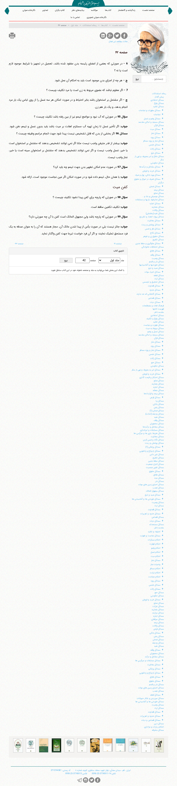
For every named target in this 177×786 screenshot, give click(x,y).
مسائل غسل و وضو (155, 331)
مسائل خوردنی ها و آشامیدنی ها (146, 499)
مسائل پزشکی (154, 668)
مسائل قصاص (154, 298)
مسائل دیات (155, 302)
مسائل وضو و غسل (152, 118)
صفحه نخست (148, 10)
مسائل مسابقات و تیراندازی (152, 430)
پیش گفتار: (159, 96)
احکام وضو (155, 548)
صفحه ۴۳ (19, 243)
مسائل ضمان (154, 186)
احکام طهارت (155, 544)
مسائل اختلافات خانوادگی (153, 247)
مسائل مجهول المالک (155, 491)
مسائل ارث (159, 278)
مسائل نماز (155, 133)
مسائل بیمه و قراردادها (154, 393)
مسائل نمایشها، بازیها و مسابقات (149, 199)
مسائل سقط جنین (156, 461)
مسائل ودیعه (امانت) (154, 414)
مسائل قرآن (159, 125)
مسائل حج (155, 153)
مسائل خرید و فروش (151, 171)
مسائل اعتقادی (157, 100)
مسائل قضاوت (154, 285)
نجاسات (157, 114)
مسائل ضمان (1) (157, 410)
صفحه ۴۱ (118, 243)
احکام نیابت (155, 572)
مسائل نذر (159, 481)
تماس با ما (75, 17)
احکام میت (155, 556)
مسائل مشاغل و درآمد (154, 656)
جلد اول (74, 25)
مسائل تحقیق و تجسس (153, 282)
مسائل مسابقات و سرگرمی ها (147, 660)
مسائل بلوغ (159, 103)
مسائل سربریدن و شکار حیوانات (150, 698)
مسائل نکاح (155, 233)
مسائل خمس (154, 144)
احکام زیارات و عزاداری (154, 727)
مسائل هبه (159, 417)
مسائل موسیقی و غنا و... (153, 196)
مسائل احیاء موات (152, 272)
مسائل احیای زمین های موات (151, 484)
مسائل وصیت (158, 258)
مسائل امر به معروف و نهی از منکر (146, 370)
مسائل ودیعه (158, 643)
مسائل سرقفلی (157, 619)
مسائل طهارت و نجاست (154, 325)
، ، (103, 770)
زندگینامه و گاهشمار (126, 10)
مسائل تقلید (158, 106)
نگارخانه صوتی (29, 10)
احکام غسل (155, 552)
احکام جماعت (154, 576)
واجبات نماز (155, 564)
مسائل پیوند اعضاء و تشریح (151, 216)
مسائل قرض (155, 397)
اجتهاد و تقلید (154, 531)
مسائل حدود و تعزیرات (150, 513)
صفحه (93, 260)
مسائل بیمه (159, 190)
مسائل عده (159, 478)
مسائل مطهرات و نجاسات (149, 110)
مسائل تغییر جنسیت (155, 467)
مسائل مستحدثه (156, 524)
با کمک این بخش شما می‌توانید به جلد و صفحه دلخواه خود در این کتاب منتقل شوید (87, 270)
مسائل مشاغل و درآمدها (149, 166)
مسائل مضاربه (158, 207)
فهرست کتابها (158, 309)
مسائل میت (155, 129)
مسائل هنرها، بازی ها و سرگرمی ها (149, 433)
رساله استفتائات (159, 93)
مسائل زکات (155, 149)
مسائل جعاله (158, 390)
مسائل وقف (155, 255)
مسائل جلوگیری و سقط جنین (148, 243)
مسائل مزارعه (158, 613)
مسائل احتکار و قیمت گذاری (151, 377)
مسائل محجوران (157, 423)
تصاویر (45, 10)
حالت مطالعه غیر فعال (118, 41)
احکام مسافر (155, 568)
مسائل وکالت (158, 210)
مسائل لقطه (159, 275)
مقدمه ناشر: (159, 312)
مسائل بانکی (158, 404)
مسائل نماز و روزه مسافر (153, 141)
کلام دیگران (60, 10)
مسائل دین (159, 723)
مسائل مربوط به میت (155, 328)
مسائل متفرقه (158, 730)
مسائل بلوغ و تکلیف (155, 318)
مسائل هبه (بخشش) (155, 213)
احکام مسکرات (154, 539)
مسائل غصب (158, 487)
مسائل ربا (160, 401)
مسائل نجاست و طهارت (150, 535)
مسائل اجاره (155, 203)
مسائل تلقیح (158, 239)
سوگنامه (94, 10)
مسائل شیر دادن (157, 454)
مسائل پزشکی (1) (152, 447)
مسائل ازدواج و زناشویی (149, 451)
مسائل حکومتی (157, 163)
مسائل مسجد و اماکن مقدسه (151, 122)
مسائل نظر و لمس (152, 228)
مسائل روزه (155, 137)
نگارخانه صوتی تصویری (96, 17)
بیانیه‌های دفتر (78, 10)
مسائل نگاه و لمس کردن (153, 439)
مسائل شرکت (158, 606)
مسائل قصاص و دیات (150, 720)
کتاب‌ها (108, 10)
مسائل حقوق (154, 471)
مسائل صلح (159, 193)
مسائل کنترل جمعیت (155, 464)
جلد (122, 260)
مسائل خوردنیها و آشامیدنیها (151, 265)
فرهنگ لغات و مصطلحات (153, 305)
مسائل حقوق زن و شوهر (153, 236)
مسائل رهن (159, 407)
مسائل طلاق (155, 250)
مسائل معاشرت (153, 220)
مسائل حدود (154, 290)
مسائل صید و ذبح (156, 268)
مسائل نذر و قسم (156, 261)
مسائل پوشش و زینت (150, 224)
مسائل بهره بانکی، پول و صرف (147, 175)
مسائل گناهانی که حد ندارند (148, 294)
